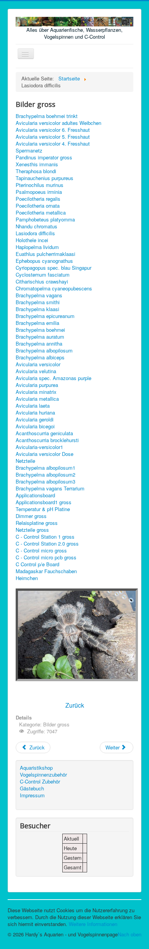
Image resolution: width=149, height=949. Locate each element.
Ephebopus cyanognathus (44, 260)
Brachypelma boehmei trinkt (47, 116)
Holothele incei (32, 240)
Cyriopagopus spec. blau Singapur (53, 267)
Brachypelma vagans (39, 295)
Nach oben (129, 934)
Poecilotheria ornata (38, 205)
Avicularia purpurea (37, 385)
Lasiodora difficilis (35, 233)
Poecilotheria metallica (41, 212)
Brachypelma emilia (37, 323)
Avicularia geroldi (34, 419)
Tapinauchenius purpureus (44, 178)
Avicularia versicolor (38, 364)
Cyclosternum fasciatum (43, 274)
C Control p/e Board (37, 564)
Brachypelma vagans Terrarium (50, 488)
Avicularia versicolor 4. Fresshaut (53, 143)
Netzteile (25, 460)
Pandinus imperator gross (44, 157)
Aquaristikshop (36, 767)
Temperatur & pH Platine (43, 509)
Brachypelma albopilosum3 (45, 481)
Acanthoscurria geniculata (44, 433)
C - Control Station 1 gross (45, 536)
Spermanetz (29, 150)
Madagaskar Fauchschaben (46, 571)
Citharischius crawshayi (42, 281)
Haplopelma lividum (37, 247)
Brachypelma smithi (38, 302)
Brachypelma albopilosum (44, 350)
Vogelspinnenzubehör (43, 774)
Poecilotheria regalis (38, 198)
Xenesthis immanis (37, 164)
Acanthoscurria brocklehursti (47, 440)
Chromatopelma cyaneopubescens (54, 288)
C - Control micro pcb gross (46, 557)
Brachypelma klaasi (37, 309)
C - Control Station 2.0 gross (47, 543)
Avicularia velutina (36, 371)
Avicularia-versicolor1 (39, 447)
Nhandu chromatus (36, 226)
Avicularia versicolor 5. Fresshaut (53, 136)
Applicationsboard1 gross (43, 502)
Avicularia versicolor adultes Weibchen (58, 123)
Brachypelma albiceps (40, 357)
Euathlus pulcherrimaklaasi (45, 254)
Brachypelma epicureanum (45, 316)
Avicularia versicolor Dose (44, 454)
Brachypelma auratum (40, 336)
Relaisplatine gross (37, 523)
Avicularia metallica (37, 398)
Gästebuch (32, 788)
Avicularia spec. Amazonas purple (53, 378)
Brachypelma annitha (39, 343)
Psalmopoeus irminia (39, 191)
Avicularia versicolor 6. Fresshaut (53, 129)
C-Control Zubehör (40, 781)
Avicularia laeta (33, 405)
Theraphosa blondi (36, 171)
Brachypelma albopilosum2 (45, 474)
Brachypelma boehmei (40, 329)
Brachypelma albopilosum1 (45, 467)
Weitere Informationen (93, 924)
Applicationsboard (35, 495)
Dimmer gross (31, 516)
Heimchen (27, 578)
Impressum (32, 795)
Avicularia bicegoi (35, 426)
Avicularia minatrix (36, 391)
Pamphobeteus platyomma (45, 219)
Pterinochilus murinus (39, 185)
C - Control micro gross (41, 550)
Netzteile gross (32, 529)
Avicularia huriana (35, 412)
